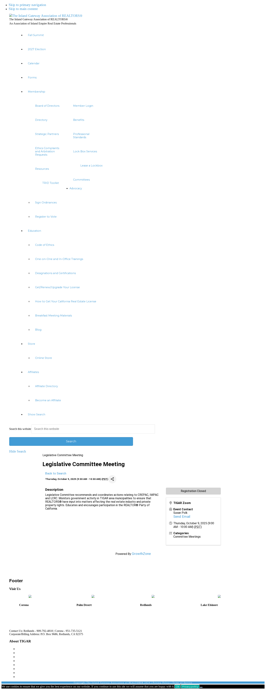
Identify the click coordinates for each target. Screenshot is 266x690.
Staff (19, 656)
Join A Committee (28, 664)
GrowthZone (141, 554)
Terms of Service (182, 682)
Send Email (181, 516)
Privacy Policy (161, 682)
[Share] (112, 479)
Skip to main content (23, 9)
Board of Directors (29, 652)
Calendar (22, 676)
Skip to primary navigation (27, 5)
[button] (136, 414)
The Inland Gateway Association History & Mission (52, 649)
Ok (177, 686)
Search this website (20, 428)
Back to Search (55, 473)
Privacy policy (190, 686)
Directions (14, 619)
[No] (201, 687)
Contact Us (24, 672)
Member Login (26, 660)
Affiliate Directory (29, 668)
